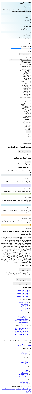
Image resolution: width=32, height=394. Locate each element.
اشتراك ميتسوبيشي (23, 302)
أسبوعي (26, 354)
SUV (10, 59)
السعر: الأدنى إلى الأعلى (25, 151)
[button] (16, 66)
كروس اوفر (28, 59)
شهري (26, 351)
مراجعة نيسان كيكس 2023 (21, 332)
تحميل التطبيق (24, 383)
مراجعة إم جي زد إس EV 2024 (20, 331)
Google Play (27, 345)
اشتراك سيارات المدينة (22, 296)
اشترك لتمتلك (24, 353)
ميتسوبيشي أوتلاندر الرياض (21, 320)
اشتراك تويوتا (25, 305)
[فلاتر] (29, 162)
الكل (30, 54)
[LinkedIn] (27, 392)
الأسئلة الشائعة (24, 373)
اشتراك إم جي (24, 309)
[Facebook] (29, 392)
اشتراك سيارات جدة (23, 291)
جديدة (26, 54)
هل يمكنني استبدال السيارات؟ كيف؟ (23, 284)
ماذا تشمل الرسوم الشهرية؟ (24, 280)
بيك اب (18, 59)
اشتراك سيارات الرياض (22, 290)
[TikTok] (25, 392)
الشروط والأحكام (23, 376)
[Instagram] (30, 392)
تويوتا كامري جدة (24, 317)
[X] (24, 392)
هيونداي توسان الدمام (22, 319)
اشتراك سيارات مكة (23, 294)
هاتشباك (23, 59)
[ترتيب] (26, 162)
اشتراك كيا (25, 308)
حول (27, 370)
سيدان (14, 59)
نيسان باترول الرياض (23, 316)
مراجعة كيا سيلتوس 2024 (21, 334)
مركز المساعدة (24, 382)
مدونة (26, 371)
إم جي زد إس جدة (23, 322)
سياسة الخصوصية (23, 374)
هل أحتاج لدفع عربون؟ (26, 270)
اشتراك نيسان (24, 304)
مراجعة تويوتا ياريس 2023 (21, 328)
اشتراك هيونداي (24, 307)
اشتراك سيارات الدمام (22, 293)
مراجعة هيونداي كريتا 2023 (21, 329)
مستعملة (22, 54)
